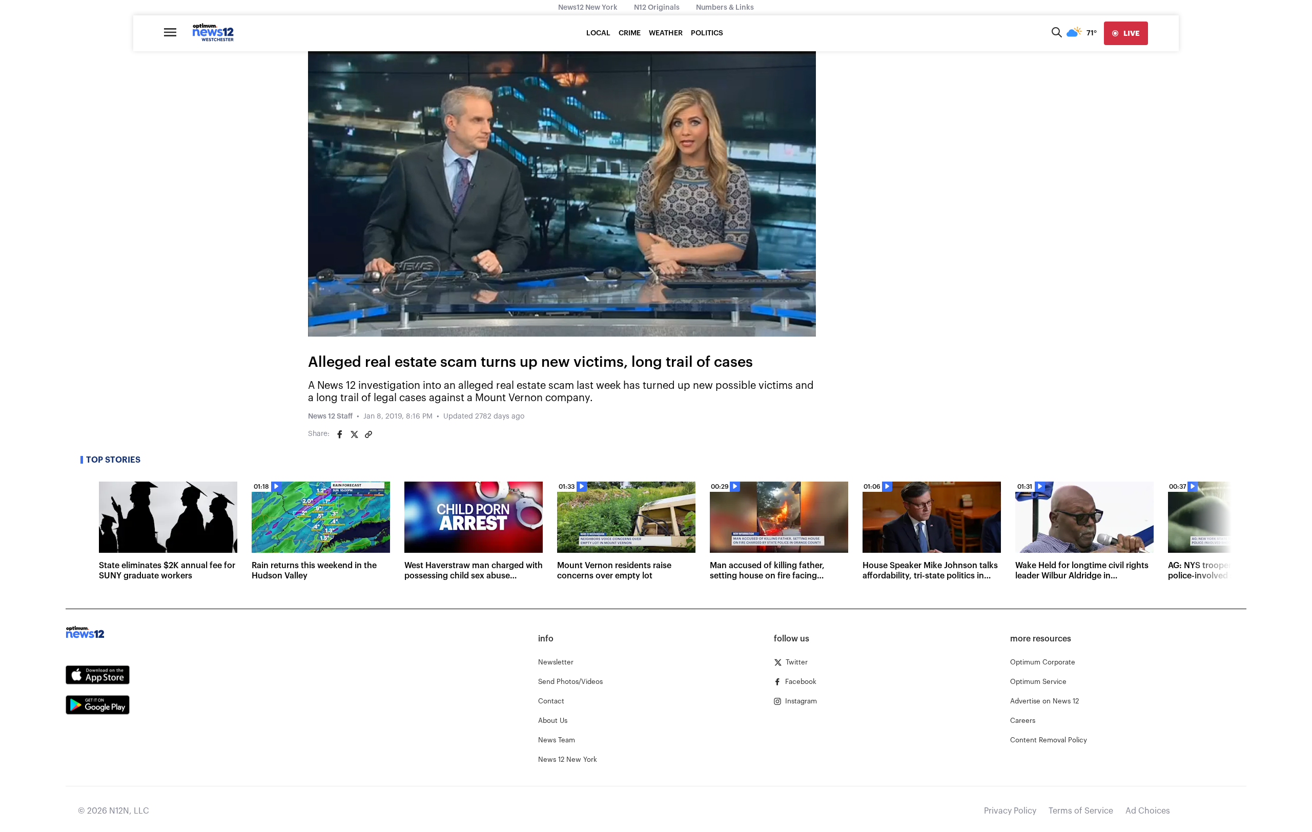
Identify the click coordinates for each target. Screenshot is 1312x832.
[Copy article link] (368, 434)
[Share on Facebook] (340, 434)
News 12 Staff (330, 416)
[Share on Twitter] (354, 434)
